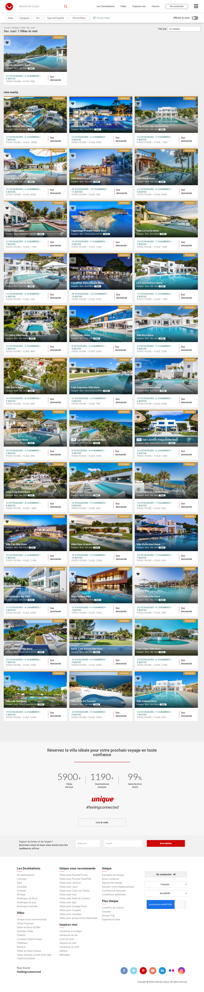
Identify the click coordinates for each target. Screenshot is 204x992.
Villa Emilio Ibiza (80, 335)
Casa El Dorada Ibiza (148, 387)
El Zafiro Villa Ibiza (16, 335)
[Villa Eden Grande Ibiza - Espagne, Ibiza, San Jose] (100, 532)
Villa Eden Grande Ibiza (84, 544)
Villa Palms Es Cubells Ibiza (152, 491)
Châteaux (22, 942)
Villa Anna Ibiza (80, 126)
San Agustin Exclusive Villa (21, 178)
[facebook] (125, 970)
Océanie (21, 890)
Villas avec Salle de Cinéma (74, 898)
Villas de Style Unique (29, 950)
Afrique (21, 894)
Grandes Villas (25, 931)
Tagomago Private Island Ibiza (88, 230)
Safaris (63, 950)
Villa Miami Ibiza (80, 178)
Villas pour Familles (70, 914)
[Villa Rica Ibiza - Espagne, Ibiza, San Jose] (166, 323)
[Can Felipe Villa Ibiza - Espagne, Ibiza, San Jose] (166, 637)
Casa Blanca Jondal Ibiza (91, 439)
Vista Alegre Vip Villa (18, 596)
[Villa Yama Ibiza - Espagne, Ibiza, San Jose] (166, 166)
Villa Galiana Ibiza (146, 701)
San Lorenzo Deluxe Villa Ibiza (160, 439)
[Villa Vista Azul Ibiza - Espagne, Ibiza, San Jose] (166, 532)
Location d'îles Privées (29, 939)
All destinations (25, 874)
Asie (19, 882)
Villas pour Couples (70, 910)
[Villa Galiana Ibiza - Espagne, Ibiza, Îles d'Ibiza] (166, 689)
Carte (31, 68)
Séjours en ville (67, 942)
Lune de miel (66, 939)
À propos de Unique (113, 874)
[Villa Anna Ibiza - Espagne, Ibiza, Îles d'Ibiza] (100, 114)
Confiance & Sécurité (113, 890)
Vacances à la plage (70, 931)
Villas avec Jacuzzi (70, 882)
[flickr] (171, 970)
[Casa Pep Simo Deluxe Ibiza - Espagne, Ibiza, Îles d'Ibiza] (100, 271)
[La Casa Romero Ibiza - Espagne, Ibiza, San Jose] (166, 271)
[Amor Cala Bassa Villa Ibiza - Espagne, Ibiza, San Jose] (100, 637)
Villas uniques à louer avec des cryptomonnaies (34, 956)
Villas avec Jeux (68, 886)
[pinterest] (144, 970)
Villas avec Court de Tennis (74, 890)
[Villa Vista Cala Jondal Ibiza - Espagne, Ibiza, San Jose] (166, 114)
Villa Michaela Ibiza (17, 439)
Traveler (106, 911)
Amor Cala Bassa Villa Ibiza (86, 648)
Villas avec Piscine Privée (73, 874)
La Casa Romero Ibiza (149, 282)
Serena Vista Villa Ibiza (19, 648)
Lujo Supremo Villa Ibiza (85, 387)
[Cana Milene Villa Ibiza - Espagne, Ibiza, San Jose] (35, 114)
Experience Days (111, 919)
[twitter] (134, 970)
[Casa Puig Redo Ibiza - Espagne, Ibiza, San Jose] (35, 480)
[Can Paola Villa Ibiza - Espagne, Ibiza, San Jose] (166, 585)
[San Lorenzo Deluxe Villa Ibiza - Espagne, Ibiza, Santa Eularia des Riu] (166, 428)
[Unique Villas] (9, 6)
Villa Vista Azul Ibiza (148, 544)
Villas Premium (25, 923)
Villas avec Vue (67, 894)
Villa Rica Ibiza (144, 335)
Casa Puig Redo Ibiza (18, 491)
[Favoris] (7, 43)
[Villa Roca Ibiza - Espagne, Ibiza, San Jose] (35, 376)
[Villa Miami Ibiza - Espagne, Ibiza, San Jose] (100, 166)
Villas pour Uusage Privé (72, 906)
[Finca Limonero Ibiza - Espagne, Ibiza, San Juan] (35, 53)
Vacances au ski (68, 935)
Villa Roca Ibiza (14, 387)
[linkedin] (163, 970)
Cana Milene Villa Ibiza (19, 126)
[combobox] (184, 28)
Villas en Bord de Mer (29, 927)
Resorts (21, 946)
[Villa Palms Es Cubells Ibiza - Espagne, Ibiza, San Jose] (166, 480)
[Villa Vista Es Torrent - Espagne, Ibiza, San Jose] (100, 689)
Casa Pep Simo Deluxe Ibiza (87, 282)
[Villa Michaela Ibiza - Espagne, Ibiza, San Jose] (35, 428)
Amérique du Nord (27, 898)
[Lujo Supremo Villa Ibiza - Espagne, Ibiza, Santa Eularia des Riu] (100, 376)
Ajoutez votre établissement (118, 886)
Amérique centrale (27, 906)
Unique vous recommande (31, 919)
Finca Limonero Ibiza (18, 65)
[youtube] (154, 970)
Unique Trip (108, 915)
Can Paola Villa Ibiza (148, 596)
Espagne (15, 28)
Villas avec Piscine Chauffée (75, 878)
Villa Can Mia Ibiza (16, 544)
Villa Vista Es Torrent (83, 701)
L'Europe (21, 878)
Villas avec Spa (67, 902)
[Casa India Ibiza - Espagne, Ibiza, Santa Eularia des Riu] (35, 219)
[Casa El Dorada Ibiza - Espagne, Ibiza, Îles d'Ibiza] (166, 376)
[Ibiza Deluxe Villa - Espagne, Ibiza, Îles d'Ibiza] (100, 585)
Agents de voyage (112, 882)
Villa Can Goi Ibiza (16, 701)
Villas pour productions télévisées (78, 918)
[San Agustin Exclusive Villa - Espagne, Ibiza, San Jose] (35, 166)
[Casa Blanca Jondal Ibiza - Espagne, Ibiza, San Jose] (100, 428)
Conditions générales (114, 894)
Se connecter (164, 874)
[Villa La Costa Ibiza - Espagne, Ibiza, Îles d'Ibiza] (166, 219)
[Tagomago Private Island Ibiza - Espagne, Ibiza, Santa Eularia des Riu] (100, 219)
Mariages (64, 954)
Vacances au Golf (69, 946)
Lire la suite (102, 822)
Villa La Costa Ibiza (147, 230)
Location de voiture (113, 907)
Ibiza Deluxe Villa (81, 596)
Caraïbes (22, 886)
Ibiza (23, 28)
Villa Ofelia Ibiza (80, 491)
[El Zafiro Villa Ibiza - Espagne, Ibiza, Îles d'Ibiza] (35, 323)
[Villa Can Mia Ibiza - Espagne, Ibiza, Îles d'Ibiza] (35, 532)
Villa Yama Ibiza (145, 178)
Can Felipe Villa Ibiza (148, 648)
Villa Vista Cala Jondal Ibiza (152, 126)
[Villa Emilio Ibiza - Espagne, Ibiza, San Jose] (100, 323)
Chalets (21, 935)
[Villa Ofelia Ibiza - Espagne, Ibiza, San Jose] (100, 480)
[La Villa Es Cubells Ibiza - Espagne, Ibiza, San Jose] (35, 271)
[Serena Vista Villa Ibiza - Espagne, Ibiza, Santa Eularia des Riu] (35, 637)
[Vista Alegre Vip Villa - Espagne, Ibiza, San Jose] (35, 585)
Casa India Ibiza (15, 230)
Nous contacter (110, 878)
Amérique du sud (26, 902)
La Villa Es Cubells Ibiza (19, 282)
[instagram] (182, 970)
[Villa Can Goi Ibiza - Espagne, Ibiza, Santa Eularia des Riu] (35, 689)
